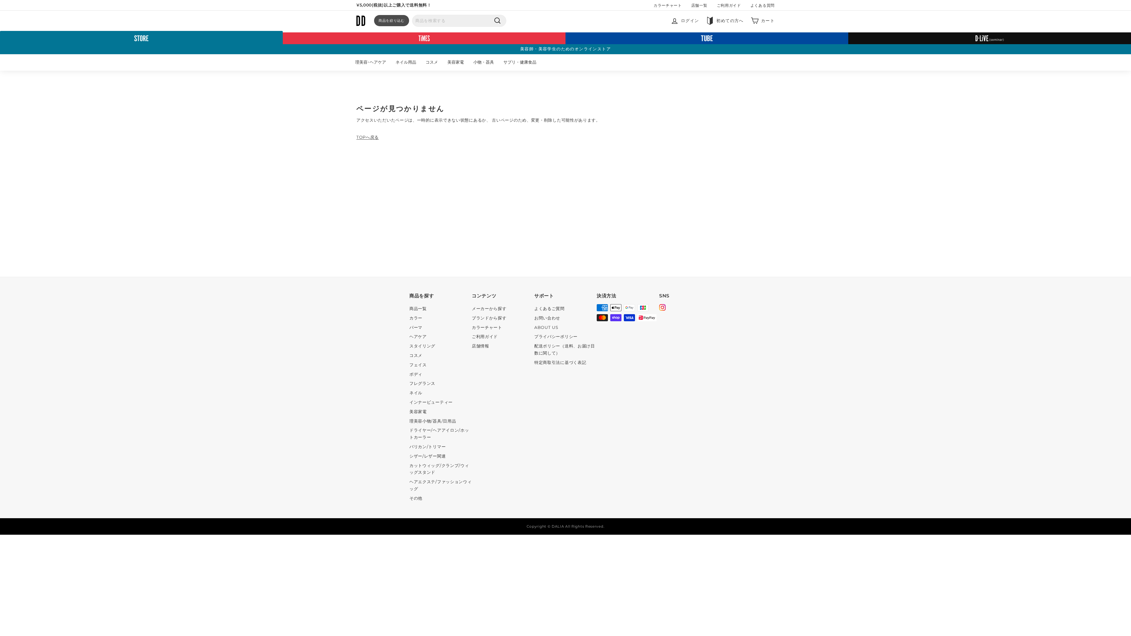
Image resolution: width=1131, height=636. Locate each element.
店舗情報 (480, 346)
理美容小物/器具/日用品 (432, 421)
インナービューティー (431, 402)
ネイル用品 (406, 62)
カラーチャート (668, 5)
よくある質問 (762, 5)
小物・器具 (483, 62)
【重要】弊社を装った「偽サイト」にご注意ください (408, 5)
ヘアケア (418, 336)
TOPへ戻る (367, 137)
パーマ (415, 327)
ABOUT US (546, 327)
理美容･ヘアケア (370, 62)
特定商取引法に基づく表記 (560, 362)
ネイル (415, 392)
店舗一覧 (699, 5)
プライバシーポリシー (556, 336)
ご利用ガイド (729, 5)
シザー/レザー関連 (427, 456)
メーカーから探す (489, 308)
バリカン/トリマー (427, 446)
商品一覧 (418, 308)
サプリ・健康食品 (519, 62)
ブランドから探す (489, 318)
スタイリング (422, 346)
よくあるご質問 (549, 308)
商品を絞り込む (391, 20)
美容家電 (455, 62)
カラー (415, 318)
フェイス (418, 364)
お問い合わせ (547, 318)
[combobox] (459, 21)
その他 (415, 498)
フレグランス (422, 383)
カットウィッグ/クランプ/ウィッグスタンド (439, 469)
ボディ (415, 374)
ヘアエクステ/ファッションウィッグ (440, 485)
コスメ (432, 62)
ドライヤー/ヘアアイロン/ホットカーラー (439, 434)
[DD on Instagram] (662, 308)
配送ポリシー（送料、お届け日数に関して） (564, 349)
